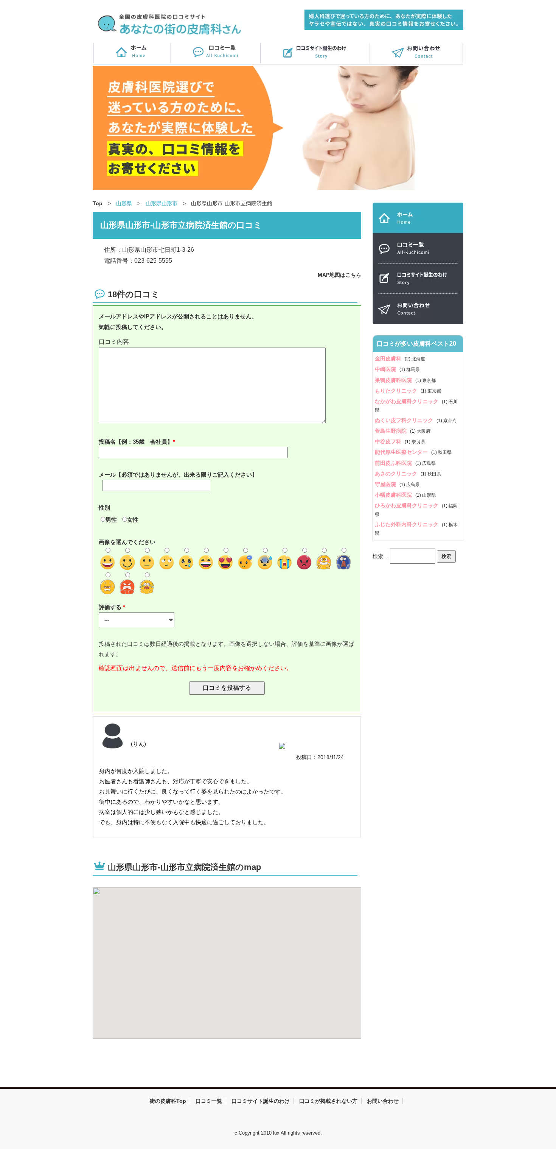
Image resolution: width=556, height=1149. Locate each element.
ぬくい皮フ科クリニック (405, 420)
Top (98, 203)
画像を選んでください (127, 542)
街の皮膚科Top (168, 1101)
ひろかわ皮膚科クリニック (407, 505)
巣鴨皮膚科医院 (394, 380)
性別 (104, 507)
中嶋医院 (386, 369)
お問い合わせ (383, 1101)
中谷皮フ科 (389, 441)
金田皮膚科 (389, 358)
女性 (132, 519)
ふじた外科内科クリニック (407, 524)
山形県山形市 (161, 203)
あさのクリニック (397, 474)
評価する (111, 607)
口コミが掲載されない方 (328, 1101)
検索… (380, 556)
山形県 (124, 203)
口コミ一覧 (209, 1101)
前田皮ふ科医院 (394, 463)
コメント (227, 342)
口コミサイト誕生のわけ (260, 1101)
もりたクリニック (397, 391)
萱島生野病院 (391, 431)
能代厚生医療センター (402, 452)
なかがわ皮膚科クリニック (407, 401)
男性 (111, 519)
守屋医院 (386, 484)
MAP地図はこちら (339, 275)
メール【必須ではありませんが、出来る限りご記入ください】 (178, 474)
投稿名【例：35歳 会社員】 (136, 441)
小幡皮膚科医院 (394, 495)
